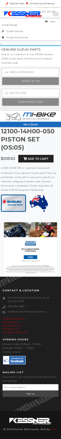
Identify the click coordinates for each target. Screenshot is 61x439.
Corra (54, 429)
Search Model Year (30, 101)
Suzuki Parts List (12, 325)
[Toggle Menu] (55, 15)
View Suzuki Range (28, 23)
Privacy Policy (10, 322)
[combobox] (30, 93)
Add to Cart (37, 159)
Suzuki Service (14, 31)
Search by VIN (30, 81)
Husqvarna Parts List (15, 332)
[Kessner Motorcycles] (24, 14)
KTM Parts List (11, 328)
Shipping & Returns (14, 318)
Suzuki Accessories (17, 37)
